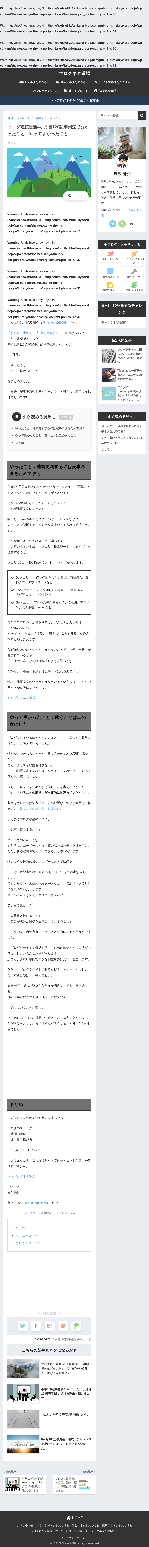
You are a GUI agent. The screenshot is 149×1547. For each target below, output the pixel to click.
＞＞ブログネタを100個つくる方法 (75, 100)
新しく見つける (110, 259)
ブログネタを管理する (104, 1531)
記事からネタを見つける (73, 82)
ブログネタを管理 (134, 290)
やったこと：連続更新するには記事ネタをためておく (50, 428)
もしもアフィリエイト (31, 1243)
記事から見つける (110, 276)
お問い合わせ (25, 1525)
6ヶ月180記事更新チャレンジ (72, 1339)
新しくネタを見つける (35, 82)
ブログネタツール (47, 90)
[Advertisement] (49, 1062)
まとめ (19, 442)
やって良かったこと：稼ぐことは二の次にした (45, 435)
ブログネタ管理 (106, 90)
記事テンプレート (77, 90)
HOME (77, 1517)
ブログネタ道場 (74, 73)
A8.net (20, 1228)
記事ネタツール (134, 276)
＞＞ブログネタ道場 (21, 698)
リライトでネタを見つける (113, 82)
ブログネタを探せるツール (47, 1531)
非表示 (66, 417)
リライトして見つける (134, 261)
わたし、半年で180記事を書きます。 (36, 333)
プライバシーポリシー (74, 1537)
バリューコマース (28, 1235)
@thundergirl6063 (54, 322)
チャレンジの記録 (113, 322)
